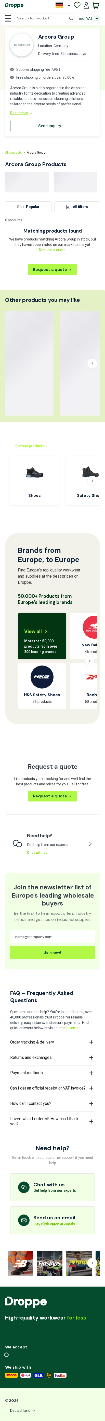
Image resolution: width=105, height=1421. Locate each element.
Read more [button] (19, 113)
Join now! (52, 952)
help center (71, 1028)
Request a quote (50, 269)
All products (13, 152)
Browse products (29, 446)
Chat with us (37, 853)
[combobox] (46, 18)
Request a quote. (52, 250)
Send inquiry (49, 125)
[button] (46, 18)
